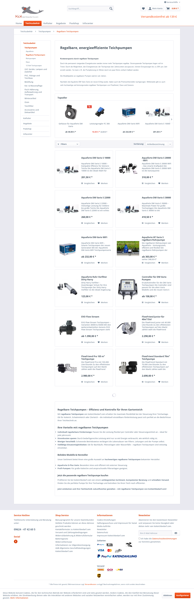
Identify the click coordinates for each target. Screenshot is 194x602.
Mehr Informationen (19, 598)
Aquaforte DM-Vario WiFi (129, 123)
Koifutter (27, 118)
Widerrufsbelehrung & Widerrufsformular (74, 535)
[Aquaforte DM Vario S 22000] (67, 209)
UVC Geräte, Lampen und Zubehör (36, 70)
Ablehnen (167, 595)
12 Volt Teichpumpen (34, 65)
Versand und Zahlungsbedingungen (71, 532)
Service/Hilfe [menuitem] (172, 2)
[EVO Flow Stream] (67, 328)
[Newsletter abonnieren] (176, 533)
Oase (28, 62)
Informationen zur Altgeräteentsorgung (72, 545)
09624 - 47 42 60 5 (24, 529)
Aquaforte (30, 51)
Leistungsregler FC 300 (100, 123)
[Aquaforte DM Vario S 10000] (157, 112)
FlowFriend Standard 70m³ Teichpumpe (156, 357)
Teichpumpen (31, 47)
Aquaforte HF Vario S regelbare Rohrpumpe (153, 238)
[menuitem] (90, 8)
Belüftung (29, 82)
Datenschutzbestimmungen (164, 538)
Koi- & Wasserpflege (33, 85)
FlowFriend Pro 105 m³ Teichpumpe (93, 357)
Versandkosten (90, 584)
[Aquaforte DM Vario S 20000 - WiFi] (128, 169)
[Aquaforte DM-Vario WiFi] (128, 112)
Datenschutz (102, 532)
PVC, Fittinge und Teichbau (32, 76)
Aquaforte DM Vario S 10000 (157, 123)
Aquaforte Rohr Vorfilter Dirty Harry (94, 278)
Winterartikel (30, 98)
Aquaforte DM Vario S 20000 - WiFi (156, 159)
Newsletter (102, 529)
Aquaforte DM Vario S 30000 (156, 197)
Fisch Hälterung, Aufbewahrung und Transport (33, 92)
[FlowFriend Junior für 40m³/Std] (128, 328)
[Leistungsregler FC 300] (99, 112)
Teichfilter (29, 106)
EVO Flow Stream (90, 316)
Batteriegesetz (61, 538)
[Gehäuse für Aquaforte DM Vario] (70, 112)
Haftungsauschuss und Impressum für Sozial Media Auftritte (117, 524)
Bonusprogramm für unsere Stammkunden (74, 520)
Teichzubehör (29, 43)
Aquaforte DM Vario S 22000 (95, 197)
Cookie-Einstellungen (106, 520)
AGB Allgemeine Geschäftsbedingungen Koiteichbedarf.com (73, 549)
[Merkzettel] (143, 8)
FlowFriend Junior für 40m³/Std (153, 318)
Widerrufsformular (63, 542)
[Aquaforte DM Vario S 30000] (128, 209)
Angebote (27, 123)
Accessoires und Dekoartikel (32, 111)
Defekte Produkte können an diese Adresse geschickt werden (74, 524)
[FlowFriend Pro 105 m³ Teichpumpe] (67, 367)
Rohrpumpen (31, 58)
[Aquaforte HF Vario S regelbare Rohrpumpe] (128, 248)
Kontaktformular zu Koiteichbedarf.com (73, 529)
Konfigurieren (182, 595)
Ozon (27, 102)
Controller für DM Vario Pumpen (154, 278)
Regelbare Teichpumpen (35, 55)
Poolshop (27, 129)
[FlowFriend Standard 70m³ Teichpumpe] (128, 367)
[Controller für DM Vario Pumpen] (128, 288)
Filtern (63, 144)
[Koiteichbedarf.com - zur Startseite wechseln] (30, 12)
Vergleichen (89, 183)
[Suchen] (111, 8)
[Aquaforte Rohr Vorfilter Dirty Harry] (67, 288)
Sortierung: (139, 144)
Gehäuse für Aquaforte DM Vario (71, 125)
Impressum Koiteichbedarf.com (111, 535)
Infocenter (27, 134)
